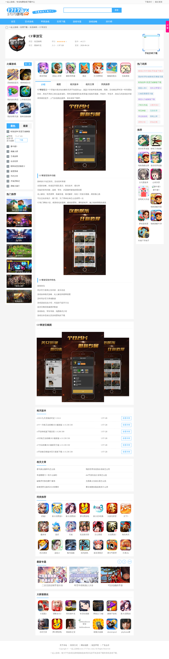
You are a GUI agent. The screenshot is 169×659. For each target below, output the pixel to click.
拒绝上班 (154, 116)
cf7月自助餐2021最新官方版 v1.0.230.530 (53, 445)
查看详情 (126, 418)
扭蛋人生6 (142, 88)
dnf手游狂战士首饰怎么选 (96, 475)
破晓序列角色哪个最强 (46, 481)
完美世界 (154, 111)
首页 (13, 21)
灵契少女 (142, 122)
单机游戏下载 (111, 653)
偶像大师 (14, 151)
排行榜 (109, 21)
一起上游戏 (13, 27)
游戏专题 (77, 21)
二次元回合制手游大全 (52, 585)
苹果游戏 (45, 21)
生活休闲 (33, 27)
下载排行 (148, 2)
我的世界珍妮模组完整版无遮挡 (150, 77)
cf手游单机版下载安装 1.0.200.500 (50, 432)
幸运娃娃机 (142, 116)
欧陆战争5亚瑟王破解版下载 (149, 82)
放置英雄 (14, 171)
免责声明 (95, 645)
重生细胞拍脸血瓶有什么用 (97, 487)
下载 (21, 140)
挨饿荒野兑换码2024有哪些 (48, 487)
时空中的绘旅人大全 (83, 585)
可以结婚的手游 (115, 585)
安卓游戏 (29, 21)
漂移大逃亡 (15, 186)
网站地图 (84, 645)
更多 (130, 562)
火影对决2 (154, 105)
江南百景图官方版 (145, 94)
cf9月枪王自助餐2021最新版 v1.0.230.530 (53, 438)
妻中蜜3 (14, 146)
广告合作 (105, 645)
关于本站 (63, 645)
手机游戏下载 (98, 653)
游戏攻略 (93, 21)
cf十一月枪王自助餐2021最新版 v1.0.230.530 (55, 425)
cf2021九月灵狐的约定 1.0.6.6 (49, 418)
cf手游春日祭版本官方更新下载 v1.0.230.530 (55, 452)
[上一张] (61, 367)
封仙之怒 (154, 122)
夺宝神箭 (142, 111)
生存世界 (14, 161)
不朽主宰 (14, 176)
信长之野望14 (155, 88)
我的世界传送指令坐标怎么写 (98, 469)
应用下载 (61, 21)
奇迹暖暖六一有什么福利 (47, 475)
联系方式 (74, 645)
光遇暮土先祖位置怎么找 (96, 481)
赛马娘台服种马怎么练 (46, 469)
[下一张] (109, 367)
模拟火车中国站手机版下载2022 (150, 71)
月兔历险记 (15, 181)
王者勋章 (14, 156)
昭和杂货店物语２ (18, 166)
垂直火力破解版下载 (146, 99)
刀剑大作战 (142, 105)
